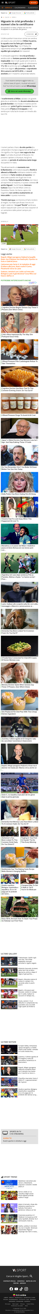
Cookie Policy (30, 1304)
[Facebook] (11, 1290)
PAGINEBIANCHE (13, 1299)
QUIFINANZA (12, 1301)
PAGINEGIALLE (19, 1297)
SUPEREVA (27, 1301)
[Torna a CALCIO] (2, 7)
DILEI (27, 1299)
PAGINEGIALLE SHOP (29, 1297)
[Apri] (2, 2)
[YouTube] (16, 1290)
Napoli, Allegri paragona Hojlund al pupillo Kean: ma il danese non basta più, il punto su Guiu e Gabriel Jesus (19, 259)
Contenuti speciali (9, 1281)
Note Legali (15, 1304)
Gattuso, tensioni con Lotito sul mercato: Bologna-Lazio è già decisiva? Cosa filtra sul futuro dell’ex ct (18, 273)
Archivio (23, 1283)
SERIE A (14, 17)
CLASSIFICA (33, 7)
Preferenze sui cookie (17, 1305)
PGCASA (5, 1299)
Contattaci (21, 1281)
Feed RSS (16, 1283)
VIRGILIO (11, 1297)
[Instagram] (26, 1290)
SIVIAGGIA (33, 1299)
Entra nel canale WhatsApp (21, 91)
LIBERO (6, 1297)
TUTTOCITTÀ (22, 1299)
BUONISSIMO (19, 1301)
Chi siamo (7, 1304)
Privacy (22, 1304)
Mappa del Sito (31, 1281)
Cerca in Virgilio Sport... (17, 1276)
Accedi (33, 3)
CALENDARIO (20, 7)
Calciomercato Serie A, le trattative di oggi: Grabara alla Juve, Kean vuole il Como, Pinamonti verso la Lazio (18, 266)
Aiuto (26, 1305)
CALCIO (7, 17)
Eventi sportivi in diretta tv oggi (14, 1141)
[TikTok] (21, 1290)
